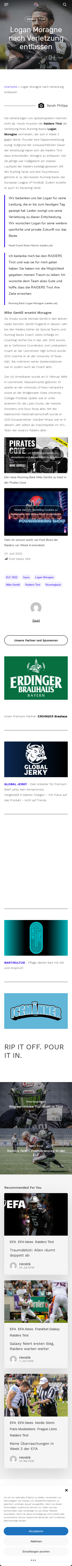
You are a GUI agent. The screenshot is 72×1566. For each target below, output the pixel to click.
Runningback (53, 584)
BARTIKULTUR (14, 962)
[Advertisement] (36, 861)
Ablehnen (36, 1541)
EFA (13, 1242)
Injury (26, 577)
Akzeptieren (36, 1531)
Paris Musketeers (22, 1429)
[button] (66, 1490)
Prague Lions (47, 1429)
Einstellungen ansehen (36, 1551)
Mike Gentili (13, 584)
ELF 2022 (12, 577)
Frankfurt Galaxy (47, 1329)
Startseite (10, 87)
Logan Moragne (44, 577)
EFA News (25, 1242)
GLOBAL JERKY (15, 784)
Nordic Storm (44, 1423)
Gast (16, 57)
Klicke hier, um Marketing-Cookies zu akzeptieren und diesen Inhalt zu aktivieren (36, 455)
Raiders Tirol (36, 19)
